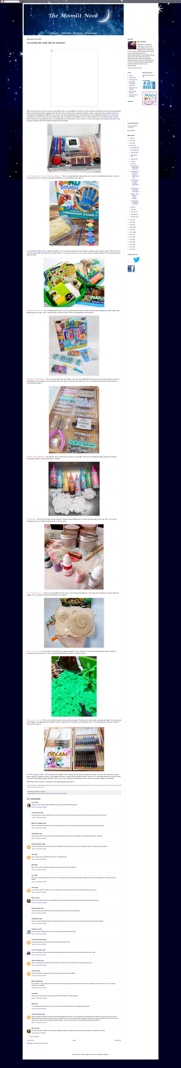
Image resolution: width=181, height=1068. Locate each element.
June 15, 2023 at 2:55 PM (39, 913)
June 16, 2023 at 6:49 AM (39, 975)
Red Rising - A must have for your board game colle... (135, 174)
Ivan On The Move (37, 950)
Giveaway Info (133, 80)
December (134, 147)
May (132, 207)
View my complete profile (135, 68)
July (132, 161)
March (133, 212)
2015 (131, 237)
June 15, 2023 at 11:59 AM (39, 902)
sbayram (93, 1054)
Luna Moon (143, 41)
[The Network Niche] (149, 90)
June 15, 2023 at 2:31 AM (39, 838)
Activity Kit (34, 793)
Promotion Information (132, 82)
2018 (131, 229)
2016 (131, 234)
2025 (131, 140)
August (133, 159)
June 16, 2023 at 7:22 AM (39, 988)
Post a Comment (34, 1036)
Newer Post (30, 1040)
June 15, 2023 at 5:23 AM (39, 859)
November (134, 150)
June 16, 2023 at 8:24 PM (39, 1008)
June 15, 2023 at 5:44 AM (39, 882)
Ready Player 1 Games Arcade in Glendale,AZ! (135, 183)
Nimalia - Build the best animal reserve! (135, 196)
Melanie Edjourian (37, 844)
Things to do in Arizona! (133, 88)
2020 (131, 224)
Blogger (106, 1054)
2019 (131, 227)
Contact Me (132, 77)
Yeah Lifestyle (36, 812)
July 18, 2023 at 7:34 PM (38, 1033)
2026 (131, 138)
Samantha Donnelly (37, 939)
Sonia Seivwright (36, 1014)
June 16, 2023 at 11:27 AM (39, 998)
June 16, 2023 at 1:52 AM (39, 944)
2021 (131, 222)
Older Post (118, 1040)
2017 (131, 232)
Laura (33, 802)
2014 (131, 239)
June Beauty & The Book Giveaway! (135, 202)
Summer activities (62, 793)
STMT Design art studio (36, 774)
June (132, 164)
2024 (131, 143)
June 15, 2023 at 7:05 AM (39, 892)
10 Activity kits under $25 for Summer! (135, 190)
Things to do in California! (133, 95)
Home (74, 1040)
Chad (33, 887)
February (133, 214)
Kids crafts (54, 793)
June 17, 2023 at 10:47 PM (39, 1022)
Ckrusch (34, 971)
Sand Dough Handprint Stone (37, 251)
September (134, 155)
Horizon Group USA (46, 793)
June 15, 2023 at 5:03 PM (39, 923)
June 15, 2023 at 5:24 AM (39, 869)
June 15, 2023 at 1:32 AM (39, 817)
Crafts (39, 793)
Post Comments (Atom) (41, 1043)
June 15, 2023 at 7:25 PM (39, 934)
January (133, 217)
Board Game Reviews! (132, 92)
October (133, 152)
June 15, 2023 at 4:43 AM (39, 849)
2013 (131, 242)
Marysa (34, 898)
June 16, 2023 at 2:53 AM (39, 955)
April (132, 209)
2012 (131, 244)
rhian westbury (36, 960)
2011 (131, 247)
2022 (131, 220)
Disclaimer (132, 85)
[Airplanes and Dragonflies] (149, 104)
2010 (131, 249)
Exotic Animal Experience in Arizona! (135, 167)
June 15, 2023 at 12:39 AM (39, 807)
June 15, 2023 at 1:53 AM (39, 828)
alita (33, 854)
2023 (131, 145)
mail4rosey (35, 929)
